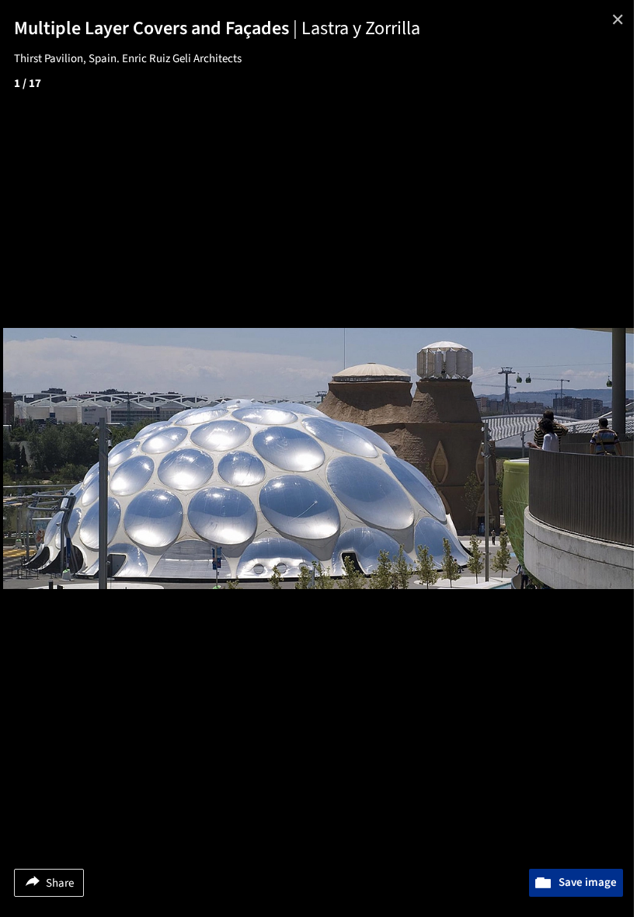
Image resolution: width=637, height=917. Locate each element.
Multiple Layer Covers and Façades (157, 28)
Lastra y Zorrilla (360, 28)
